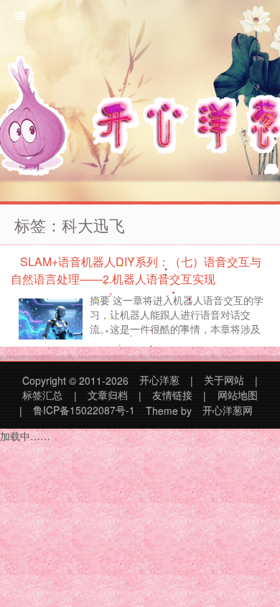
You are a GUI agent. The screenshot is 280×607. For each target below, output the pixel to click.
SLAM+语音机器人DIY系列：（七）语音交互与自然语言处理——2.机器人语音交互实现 (136, 270)
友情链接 (172, 395)
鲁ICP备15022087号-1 (84, 410)
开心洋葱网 (227, 410)
